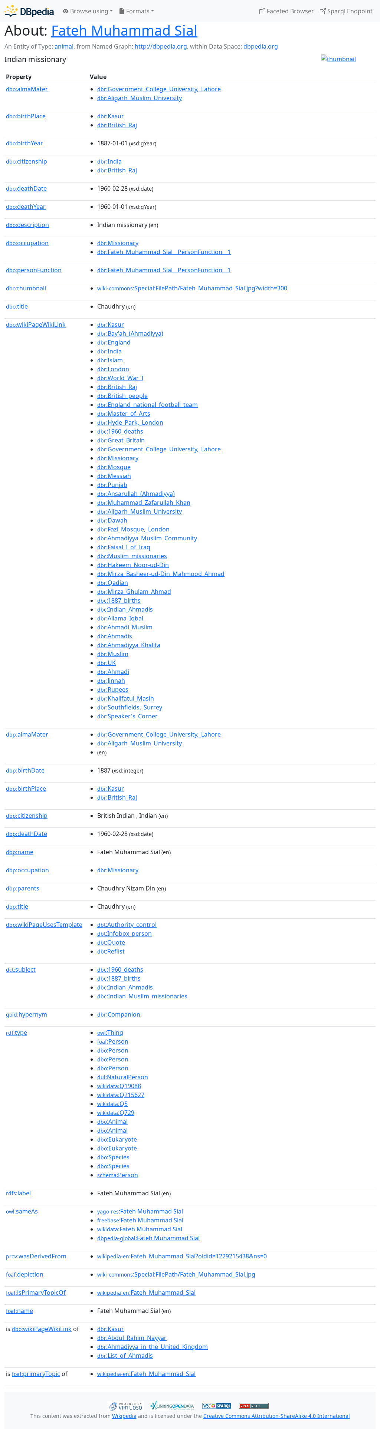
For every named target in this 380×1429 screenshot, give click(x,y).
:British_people (122, 396)
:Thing (110, 1032)
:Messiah (114, 476)
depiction (24, 1274)
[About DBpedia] (29, 11)
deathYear (26, 207)
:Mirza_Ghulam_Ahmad (134, 591)
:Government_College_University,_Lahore (159, 89)
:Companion (118, 1014)
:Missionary (117, 243)
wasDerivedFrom (36, 1256)
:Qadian (112, 583)
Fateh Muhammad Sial (124, 30)
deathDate (26, 188)
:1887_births (119, 600)
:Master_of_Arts (123, 413)
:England (114, 342)
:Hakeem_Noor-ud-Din (133, 565)
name (19, 852)
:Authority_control (127, 925)
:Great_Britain (121, 440)
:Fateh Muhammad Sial (140, 1211)
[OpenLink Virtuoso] (125, 1405)
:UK (106, 663)
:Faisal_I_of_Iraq (123, 547)
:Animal (112, 1121)
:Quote (111, 942)
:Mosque (114, 467)
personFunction (34, 270)
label (18, 1193)
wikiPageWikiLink (36, 324)
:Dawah (112, 520)
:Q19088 (119, 1086)
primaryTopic (36, 1374)
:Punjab (112, 485)
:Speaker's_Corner (127, 716)
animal (64, 46)
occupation (27, 243)
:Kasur (110, 116)
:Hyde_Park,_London (130, 422)
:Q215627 (120, 1095)
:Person (112, 1041)
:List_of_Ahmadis (125, 1355)
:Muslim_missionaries (132, 556)
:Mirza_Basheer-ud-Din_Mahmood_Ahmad (161, 574)
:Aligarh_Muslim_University (139, 98)
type (16, 1032)
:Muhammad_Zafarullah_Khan (143, 502)
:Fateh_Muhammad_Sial (146, 1292)
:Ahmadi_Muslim (125, 627)
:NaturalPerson (122, 1077)
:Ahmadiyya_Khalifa (128, 645)
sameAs (22, 1211)
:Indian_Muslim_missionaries (142, 996)
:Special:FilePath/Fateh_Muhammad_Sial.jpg (176, 1274)
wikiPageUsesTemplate (44, 925)
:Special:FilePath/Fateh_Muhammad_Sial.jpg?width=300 (192, 288)
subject (21, 969)
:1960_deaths (120, 431)
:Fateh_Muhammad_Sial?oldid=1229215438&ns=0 (182, 1256)
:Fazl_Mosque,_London (133, 529)
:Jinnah (111, 680)
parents (22, 888)
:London (113, 369)
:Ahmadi (113, 672)
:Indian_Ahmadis (125, 609)
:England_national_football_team (147, 405)
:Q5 (112, 1104)
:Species (113, 1157)
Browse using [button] (88, 11)
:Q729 (115, 1113)
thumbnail (26, 288)
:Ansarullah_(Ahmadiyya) (136, 494)
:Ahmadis (114, 636)
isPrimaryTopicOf (36, 1292)
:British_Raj (117, 125)
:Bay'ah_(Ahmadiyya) (130, 333)
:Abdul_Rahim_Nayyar (132, 1338)
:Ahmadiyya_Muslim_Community (147, 538)
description (27, 225)
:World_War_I (120, 378)
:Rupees (112, 689)
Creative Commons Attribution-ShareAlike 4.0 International (276, 1415)
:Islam (110, 360)
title (17, 306)
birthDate (25, 770)
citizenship (26, 161)
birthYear (24, 143)
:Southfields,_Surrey (129, 707)
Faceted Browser (289, 11)
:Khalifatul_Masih (125, 698)
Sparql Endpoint (349, 11)
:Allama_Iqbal (120, 618)
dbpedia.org (260, 46)
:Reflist (111, 951)
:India (109, 161)
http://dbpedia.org (161, 46)
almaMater (27, 89)
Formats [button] (137, 11)
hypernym (26, 1014)
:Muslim (112, 654)
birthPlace (26, 116)
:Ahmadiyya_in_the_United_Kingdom (152, 1347)
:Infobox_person (124, 933)
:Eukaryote (117, 1139)
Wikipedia (124, 1415)
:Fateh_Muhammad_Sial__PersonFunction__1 (164, 252)
